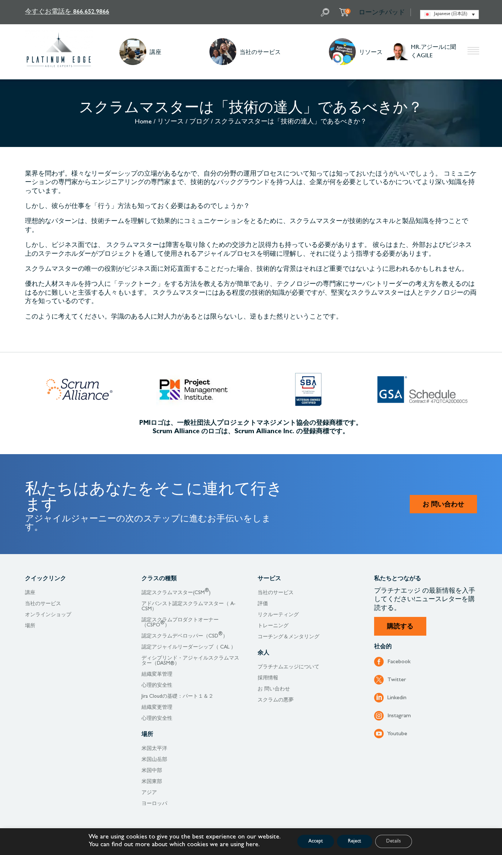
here (252, 845)
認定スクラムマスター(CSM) (176, 593)
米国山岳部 (154, 759)
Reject (354, 841)
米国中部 (151, 770)
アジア (149, 792)
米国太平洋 (154, 748)
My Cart (348, 11)
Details (393, 841)
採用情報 (268, 678)
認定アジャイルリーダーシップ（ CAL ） (188, 647)
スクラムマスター (132, 246)
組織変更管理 (156, 707)
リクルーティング (278, 615)
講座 (155, 51)
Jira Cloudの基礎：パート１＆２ (177, 696)
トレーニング (273, 626)
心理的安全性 (156, 685)
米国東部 (151, 781)
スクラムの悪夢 (276, 700)
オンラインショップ (48, 615)
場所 (30, 626)
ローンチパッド (382, 12)
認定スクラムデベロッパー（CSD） (184, 636)
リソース (371, 51)
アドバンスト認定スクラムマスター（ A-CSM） (188, 606)
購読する (400, 627)
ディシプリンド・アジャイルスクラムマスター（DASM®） (190, 661)
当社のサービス (260, 51)
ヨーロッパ (154, 803)
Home (143, 122)
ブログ (199, 122)
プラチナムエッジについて (288, 667)
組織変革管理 (156, 674)
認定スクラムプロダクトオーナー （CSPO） (180, 623)
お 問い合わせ (443, 505)
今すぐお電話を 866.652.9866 (67, 11)
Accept (315, 841)
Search (326, 12)
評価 (263, 604)
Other (473, 51)
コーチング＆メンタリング (288, 637)
